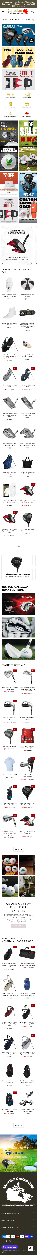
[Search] (33, 19)
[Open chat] (30, 1248)
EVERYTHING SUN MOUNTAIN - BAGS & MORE (17, 939)
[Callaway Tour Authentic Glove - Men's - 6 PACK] (9, 490)
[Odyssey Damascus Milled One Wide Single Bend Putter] (9, 403)
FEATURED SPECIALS (13, 665)
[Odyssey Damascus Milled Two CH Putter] (27, 403)
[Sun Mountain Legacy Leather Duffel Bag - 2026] (27, 953)
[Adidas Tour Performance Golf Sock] (9, 313)
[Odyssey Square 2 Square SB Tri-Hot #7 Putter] (27, 490)
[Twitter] (10, 1241)
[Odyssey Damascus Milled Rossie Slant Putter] (9, 433)
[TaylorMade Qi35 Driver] (9, 736)
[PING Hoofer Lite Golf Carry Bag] (9, 374)
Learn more (21, 6)
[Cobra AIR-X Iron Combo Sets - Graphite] (27, 764)
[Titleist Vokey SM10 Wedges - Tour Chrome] (9, 677)
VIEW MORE (18, 849)
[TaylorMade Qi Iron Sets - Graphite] (27, 707)
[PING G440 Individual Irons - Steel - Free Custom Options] (9, 821)
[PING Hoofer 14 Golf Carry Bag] (27, 374)
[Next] (33, 245)
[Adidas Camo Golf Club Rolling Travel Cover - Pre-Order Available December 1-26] (27, 313)
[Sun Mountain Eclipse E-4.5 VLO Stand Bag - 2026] (27, 1012)
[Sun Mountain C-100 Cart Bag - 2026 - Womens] (27, 983)
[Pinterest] (14, 1241)
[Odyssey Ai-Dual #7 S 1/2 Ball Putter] (27, 821)
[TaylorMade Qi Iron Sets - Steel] (9, 707)
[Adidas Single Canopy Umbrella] (27, 284)
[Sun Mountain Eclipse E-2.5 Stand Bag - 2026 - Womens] (9, 983)
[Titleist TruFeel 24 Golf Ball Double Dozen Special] (27, 736)
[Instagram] (6, 1241)
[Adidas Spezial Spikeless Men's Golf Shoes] (27, 344)
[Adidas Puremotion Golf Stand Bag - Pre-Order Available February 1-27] (9, 344)
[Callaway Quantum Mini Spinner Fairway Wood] (27, 519)
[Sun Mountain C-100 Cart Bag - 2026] (9, 1070)
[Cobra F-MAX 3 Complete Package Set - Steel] (9, 793)
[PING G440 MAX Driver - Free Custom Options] (27, 793)
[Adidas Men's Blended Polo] (9, 764)
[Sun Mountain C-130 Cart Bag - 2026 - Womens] (27, 1070)
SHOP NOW (18, 926)
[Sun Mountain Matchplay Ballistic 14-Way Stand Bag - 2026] (9, 953)
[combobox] (18, 19)
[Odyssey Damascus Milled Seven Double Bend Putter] (27, 433)
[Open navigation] (4, 12)
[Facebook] (2, 1241)
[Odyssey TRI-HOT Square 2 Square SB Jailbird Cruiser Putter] (9, 519)
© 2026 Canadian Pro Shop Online (11, 1250)
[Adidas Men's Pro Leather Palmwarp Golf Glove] (9, 284)
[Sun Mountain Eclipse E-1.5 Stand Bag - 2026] (9, 1042)
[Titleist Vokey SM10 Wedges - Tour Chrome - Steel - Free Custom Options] (27, 677)
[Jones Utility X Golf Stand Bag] (9, 462)
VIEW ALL (18, 546)
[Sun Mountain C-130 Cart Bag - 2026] (9, 1099)
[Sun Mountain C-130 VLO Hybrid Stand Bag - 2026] (27, 1042)
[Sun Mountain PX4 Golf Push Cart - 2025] (27, 1099)
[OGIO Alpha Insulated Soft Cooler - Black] (27, 462)
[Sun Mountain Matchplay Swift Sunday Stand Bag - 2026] (9, 1012)
